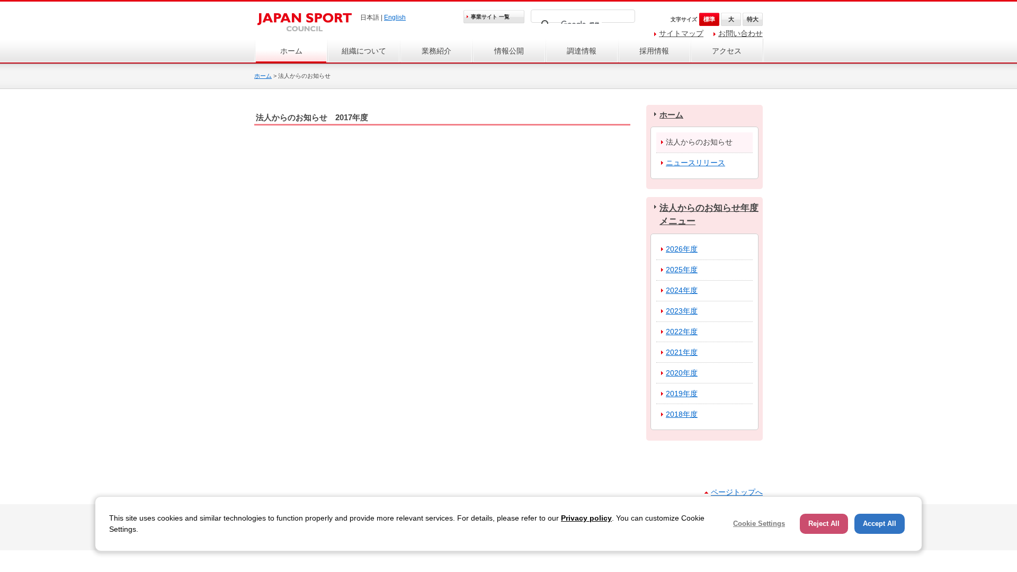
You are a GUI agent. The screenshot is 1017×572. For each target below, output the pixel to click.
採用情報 (654, 51)
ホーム (291, 51)
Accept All (879, 524)
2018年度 (682, 414)
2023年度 (682, 311)
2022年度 (682, 331)
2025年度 (682, 269)
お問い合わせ (740, 33)
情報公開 (509, 51)
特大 (753, 19)
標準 (709, 19)
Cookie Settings (759, 524)
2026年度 (682, 249)
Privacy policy (586, 518)
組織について (364, 51)
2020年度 (682, 373)
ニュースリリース (695, 162)
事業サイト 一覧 (490, 17)
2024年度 (682, 290)
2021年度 (682, 352)
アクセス (727, 51)
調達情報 (581, 51)
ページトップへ (737, 492)
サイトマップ (681, 33)
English (395, 17)
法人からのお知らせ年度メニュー (709, 214)
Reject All (824, 524)
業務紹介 (436, 51)
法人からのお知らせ (699, 142)
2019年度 (682, 393)
